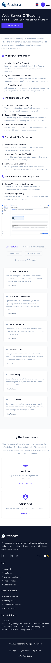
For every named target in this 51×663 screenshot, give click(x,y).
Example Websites (12, 577)
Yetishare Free (9, 584)
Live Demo (12, 25)
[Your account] (43, 4)
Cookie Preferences (12, 604)
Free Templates (10, 581)
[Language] (37, 4)
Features (17, 20)
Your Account (9, 608)
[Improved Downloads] (25, 220)
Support (7, 569)
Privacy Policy (9, 600)
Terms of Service (10, 596)
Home (6, 20)
